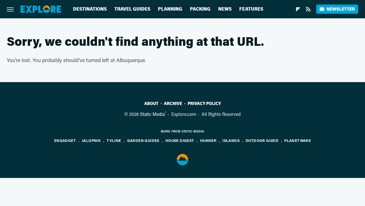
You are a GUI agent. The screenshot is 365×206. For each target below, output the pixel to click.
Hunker (208, 140)
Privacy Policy (204, 103)
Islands (231, 140)
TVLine (114, 140)
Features (251, 9)
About (151, 103)
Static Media (152, 114)
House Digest (179, 140)
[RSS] (308, 9)
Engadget (65, 140)
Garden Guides (143, 140)
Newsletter (341, 9)
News (225, 9)
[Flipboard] (298, 9)
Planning (170, 9)
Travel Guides (132, 9)
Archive (173, 103)
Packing (200, 9)
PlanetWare (297, 140)
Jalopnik (91, 140)
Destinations (90, 9)
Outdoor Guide (262, 140)
